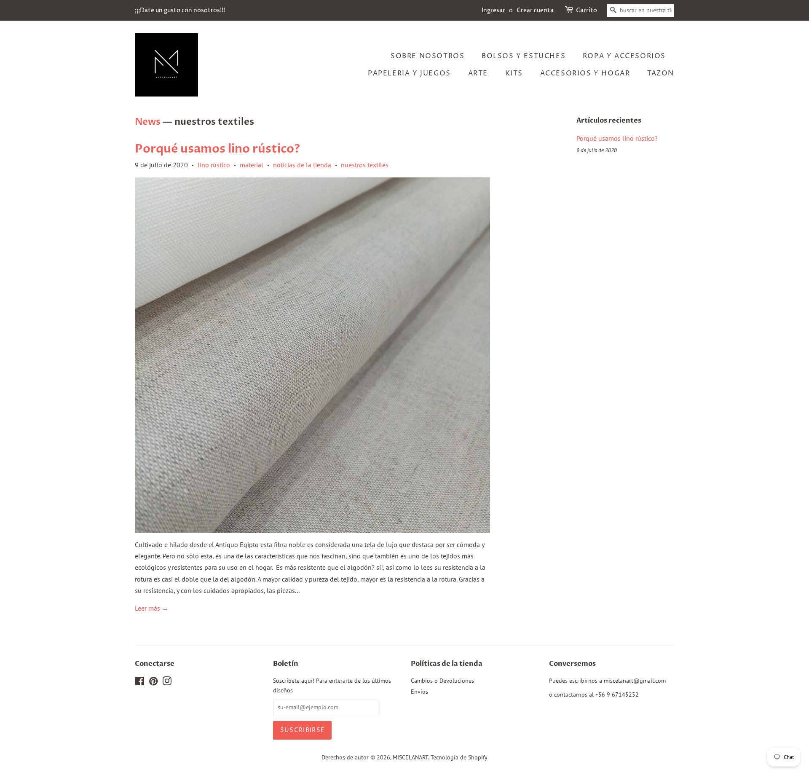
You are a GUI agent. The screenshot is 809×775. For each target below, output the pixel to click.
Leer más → (152, 608)
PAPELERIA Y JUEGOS (409, 73)
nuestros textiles (364, 165)
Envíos (419, 691)
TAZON (660, 73)
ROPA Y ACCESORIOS (624, 56)
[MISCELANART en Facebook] (140, 683)
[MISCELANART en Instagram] (166, 683)
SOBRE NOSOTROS (427, 56)
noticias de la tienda (302, 165)
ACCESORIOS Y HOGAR (585, 73)
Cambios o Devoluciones (442, 680)
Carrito (586, 10)
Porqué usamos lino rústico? (217, 149)
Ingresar (493, 10)
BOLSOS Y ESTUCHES (523, 56)
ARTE (478, 73)
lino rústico (214, 165)
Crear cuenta (535, 10)
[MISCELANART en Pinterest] (153, 683)
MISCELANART (410, 757)
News (148, 121)
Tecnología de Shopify (459, 757)
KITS (514, 73)
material (251, 165)
